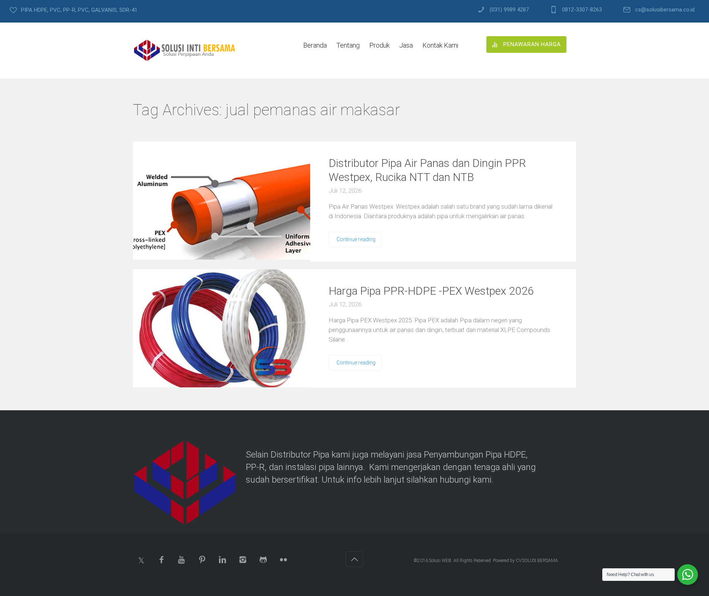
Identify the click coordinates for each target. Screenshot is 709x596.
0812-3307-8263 (582, 10)
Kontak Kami (440, 45)
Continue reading (356, 239)
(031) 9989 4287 (509, 10)
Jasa (406, 45)
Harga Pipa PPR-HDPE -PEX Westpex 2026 (431, 290)
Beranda (315, 45)
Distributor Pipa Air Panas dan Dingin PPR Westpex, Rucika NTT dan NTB (427, 170)
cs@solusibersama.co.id (665, 10)
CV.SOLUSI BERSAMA (537, 560)
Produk (379, 45)
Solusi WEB (440, 560)
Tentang (348, 45)
